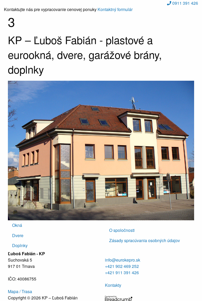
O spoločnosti (122, 230)
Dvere (17, 235)
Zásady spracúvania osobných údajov (144, 240)
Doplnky (20, 245)
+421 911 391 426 (122, 272)
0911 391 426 (184, 3)
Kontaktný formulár (115, 9)
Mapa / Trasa (20, 291)
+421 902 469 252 (122, 266)
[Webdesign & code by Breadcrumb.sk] (118, 298)
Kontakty (113, 285)
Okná (17, 225)
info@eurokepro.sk (122, 260)
